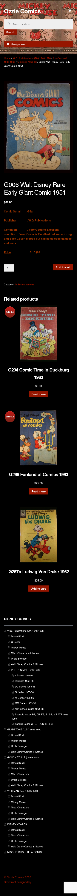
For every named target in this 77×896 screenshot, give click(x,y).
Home (7, 58)
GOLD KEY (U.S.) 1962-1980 (23, 757)
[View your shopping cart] (70, 10)
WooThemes (40, 882)
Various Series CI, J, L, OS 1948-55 (34, 724)
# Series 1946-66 (24, 675)
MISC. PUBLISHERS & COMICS (25, 852)
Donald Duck (17, 636)
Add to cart (63, 267)
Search (10, 32)
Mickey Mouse (18, 647)
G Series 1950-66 (27, 62)
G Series (15, 642)
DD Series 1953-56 (25, 686)
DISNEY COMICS (17, 824)
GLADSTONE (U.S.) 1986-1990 (24, 729)
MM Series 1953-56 (25, 703)
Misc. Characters (20, 774)
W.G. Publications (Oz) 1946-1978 (32, 58)
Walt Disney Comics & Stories (27, 664)
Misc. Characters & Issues (25, 653)
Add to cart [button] (38, 588)
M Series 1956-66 (24, 697)
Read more (38, 394)
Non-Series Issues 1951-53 (29, 709)
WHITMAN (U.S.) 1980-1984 (22, 790)
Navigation (18, 44)
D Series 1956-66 (24, 681)
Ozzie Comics (22, 11)
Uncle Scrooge (19, 658)
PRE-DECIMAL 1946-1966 (25, 670)
